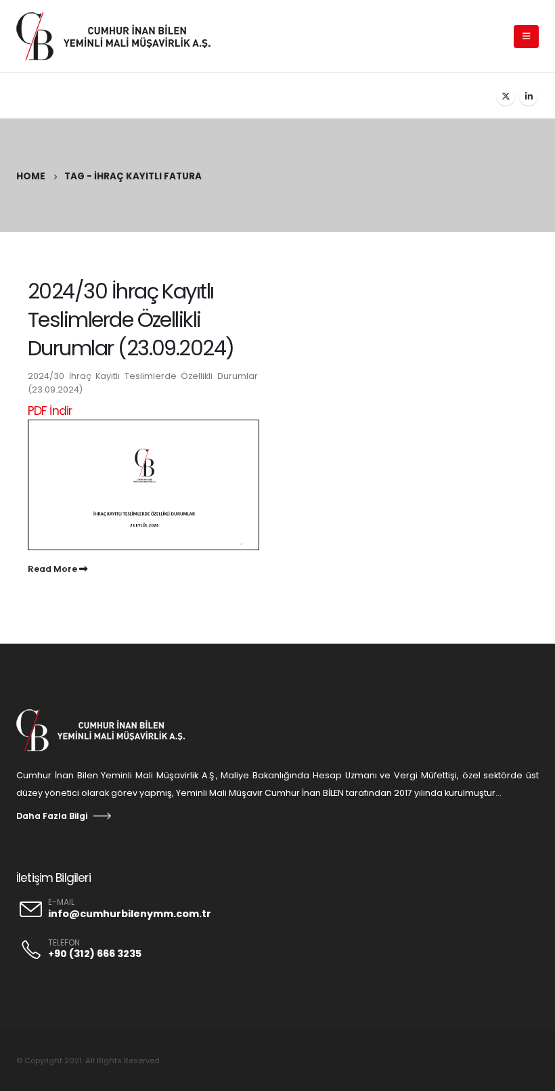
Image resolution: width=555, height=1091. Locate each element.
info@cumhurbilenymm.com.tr (129, 913)
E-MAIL (61, 902)
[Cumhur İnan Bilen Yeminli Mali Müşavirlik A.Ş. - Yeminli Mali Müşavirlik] (121, 36)
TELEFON (64, 943)
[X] (505, 96)
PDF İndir (50, 410)
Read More (53, 569)
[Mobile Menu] (526, 36)
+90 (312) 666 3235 (94, 953)
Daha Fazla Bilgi (51, 816)
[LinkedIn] (528, 96)
